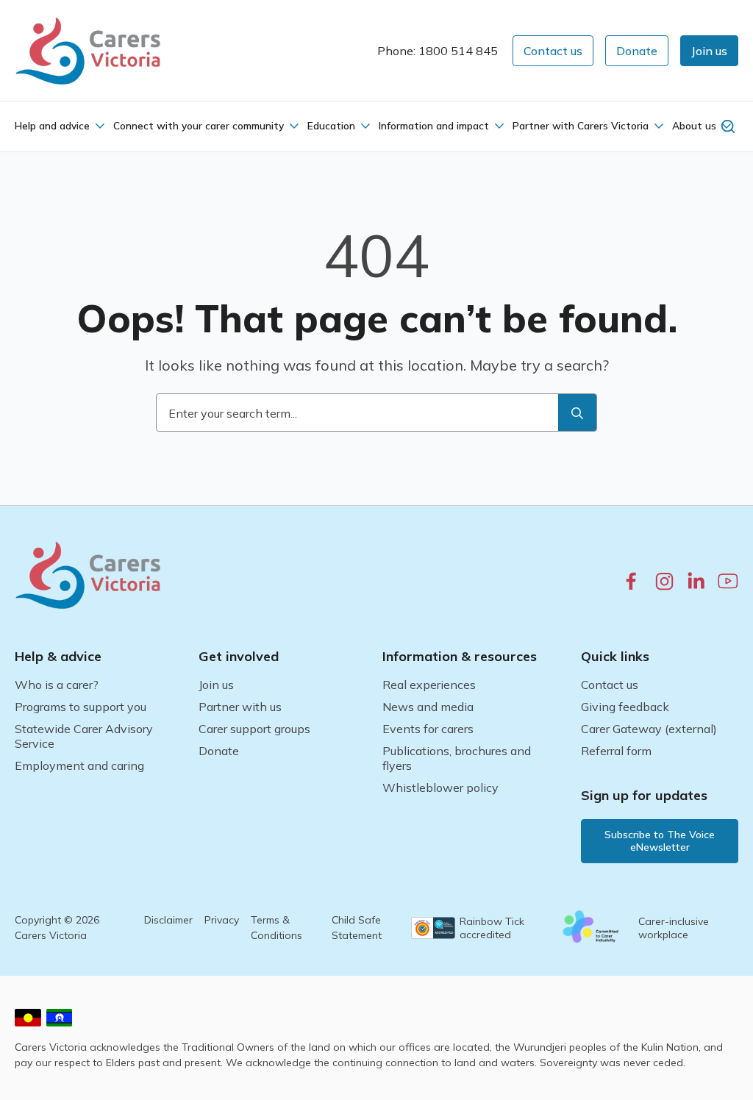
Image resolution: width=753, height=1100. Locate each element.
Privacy (221, 919)
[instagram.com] (664, 581)
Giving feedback (625, 706)
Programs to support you (80, 706)
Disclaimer (168, 919)
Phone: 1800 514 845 (437, 50)
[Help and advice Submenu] (98, 125)
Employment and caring (79, 765)
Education (331, 125)
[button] (709, 50)
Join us (216, 684)
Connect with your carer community (198, 125)
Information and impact (434, 125)
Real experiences (429, 684)
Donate (219, 750)
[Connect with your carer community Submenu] (292, 125)
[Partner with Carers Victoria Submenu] (657, 125)
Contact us (609, 684)
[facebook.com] (631, 580)
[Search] (577, 413)
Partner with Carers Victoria (581, 125)
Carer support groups (254, 728)
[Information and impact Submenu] (498, 125)
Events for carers (428, 728)
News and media (428, 706)
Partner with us (240, 706)
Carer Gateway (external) (649, 728)
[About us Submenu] (725, 125)
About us (694, 125)
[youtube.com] (728, 581)
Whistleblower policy (440, 787)
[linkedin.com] (696, 580)
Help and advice (52, 125)
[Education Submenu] (364, 125)
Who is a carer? (57, 684)
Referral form (616, 750)
